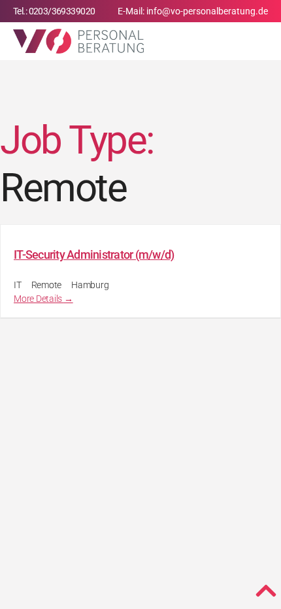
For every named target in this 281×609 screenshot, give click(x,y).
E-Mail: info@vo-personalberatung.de (193, 11)
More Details (39, 298)
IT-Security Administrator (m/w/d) (94, 254)
